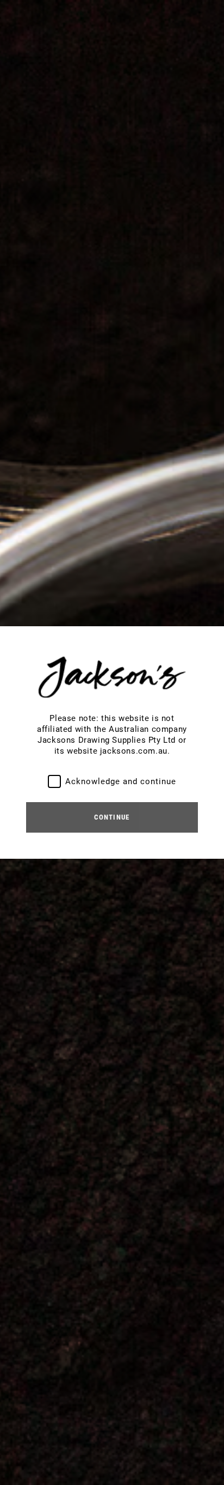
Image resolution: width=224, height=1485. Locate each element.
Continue (111, 817)
